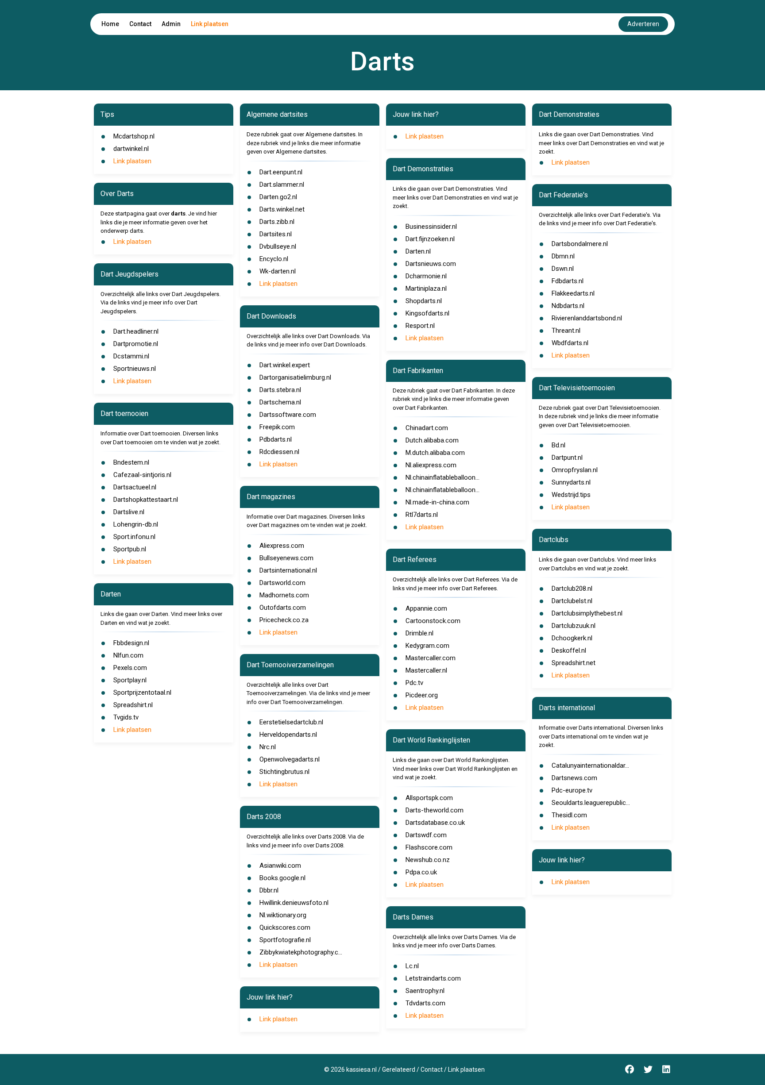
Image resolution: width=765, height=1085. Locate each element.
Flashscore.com (429, 847)
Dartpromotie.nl (135, 344)
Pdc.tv (414, 683)
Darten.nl (418, 251)
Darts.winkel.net (282, 209)
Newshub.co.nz (428, 860)
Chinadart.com (427, 428)
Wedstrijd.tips (571, 495)
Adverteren (643, 23)
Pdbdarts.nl (275, 439)
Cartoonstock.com (433, 621)
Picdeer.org (422, 695)
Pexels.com (130, 668)
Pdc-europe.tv (572, 790)
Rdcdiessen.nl (279, 452)
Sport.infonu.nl (134, 537)
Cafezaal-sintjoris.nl (142, 475)
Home (110, 23)
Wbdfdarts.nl (570, 343)
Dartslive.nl (128, 512)
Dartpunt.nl (567, 458)
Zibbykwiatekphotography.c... (300, 952)
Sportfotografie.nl (285, 940)
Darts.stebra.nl (280, 390)
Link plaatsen (209, 23)
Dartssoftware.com (287, 415)
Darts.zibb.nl (276, 222)
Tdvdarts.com (425, 1003)
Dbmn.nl (563, 256)
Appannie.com (426, 608)
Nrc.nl (267, 747)
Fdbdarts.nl (567, 281)
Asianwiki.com (280, 866)
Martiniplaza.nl (426, 288)
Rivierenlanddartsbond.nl (587, 318)
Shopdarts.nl (424, 301)
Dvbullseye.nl (277, 246)
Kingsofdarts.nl (427, 313)
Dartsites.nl (275, 234)
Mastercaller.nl (426, 670)
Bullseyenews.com (286, 558)
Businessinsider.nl (431, 227)
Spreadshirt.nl (133, 705)
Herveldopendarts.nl (288, 735)
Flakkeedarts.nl (573, 293)
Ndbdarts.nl (568, 306)
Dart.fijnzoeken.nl (430, 239)
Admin (171, 23)
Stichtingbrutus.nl (284, 772)
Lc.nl (412, 966)
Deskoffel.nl (569, 650)
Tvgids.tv (126, 717)
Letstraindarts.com (433, 978)
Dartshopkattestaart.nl (145, 500)
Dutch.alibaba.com (432, 440)
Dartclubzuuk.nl (573, 626)
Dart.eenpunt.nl (280, 172)
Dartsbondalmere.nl (580, 244)
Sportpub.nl (129, 549)
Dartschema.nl (280, 402)
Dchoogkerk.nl (572, 638)
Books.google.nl (282, 878)
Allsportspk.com (429, 798)
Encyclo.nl (273, 259)
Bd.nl (558, 445)
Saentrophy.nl (425, 991)
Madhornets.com (284, 595)
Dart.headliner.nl (135, 331)
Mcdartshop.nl (134, 136)
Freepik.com (277, 427)
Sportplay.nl (130, 680)
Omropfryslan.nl (575, 470)
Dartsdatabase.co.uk (435, 823)
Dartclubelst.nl (572, 601)
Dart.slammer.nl (281, 185)
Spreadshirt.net (573, 663)
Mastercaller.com (431, 658)
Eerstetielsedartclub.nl (291, 722)
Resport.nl (420, 326)
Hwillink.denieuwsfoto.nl (293, 903)
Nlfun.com (128, 655)
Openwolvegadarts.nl (289, 759)
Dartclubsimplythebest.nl (587, 613)
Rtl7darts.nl (422, 515)
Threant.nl (566, 331)
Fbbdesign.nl (131, 643)
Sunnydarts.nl (571, 482)
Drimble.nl (419, 633)
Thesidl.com (569, 815)
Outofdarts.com (282, 608)
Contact (140, 23)
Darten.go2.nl (278, 197)
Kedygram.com (427, 646)
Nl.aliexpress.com (431, 465)
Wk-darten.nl (277, 271)
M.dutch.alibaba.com (435, 453)
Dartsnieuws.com (431, 264)
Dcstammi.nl (131, 356)
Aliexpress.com (281, 546)
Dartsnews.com (574, 778)
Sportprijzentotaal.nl (142, 692)
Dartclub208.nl (572, 589)
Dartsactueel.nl (134, 487)
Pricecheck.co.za (284, 620)
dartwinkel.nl (131, 149)
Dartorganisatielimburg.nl (295, 377)
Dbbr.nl (268, 890)
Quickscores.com (284, 927)
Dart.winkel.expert (284, 365)
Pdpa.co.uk (421, 872)
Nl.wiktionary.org (282, 915)
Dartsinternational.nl (288, 570)
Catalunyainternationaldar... (590, 766)
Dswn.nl (563, 269)
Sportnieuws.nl (134, 369)
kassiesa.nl (361, 1069)
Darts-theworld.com (435, 810)
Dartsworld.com (282, 583)
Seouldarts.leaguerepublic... (591, 803)
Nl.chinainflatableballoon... (442, 477)
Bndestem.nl (131, 462)
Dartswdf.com (426, 835)
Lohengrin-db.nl (135, 524)
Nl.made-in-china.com (437, 502)
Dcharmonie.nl (426, 276)
